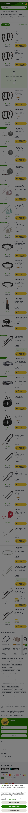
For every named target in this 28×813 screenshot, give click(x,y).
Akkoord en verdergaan (14, 806)
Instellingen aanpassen (14, 802)
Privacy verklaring (12, 799)
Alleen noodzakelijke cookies (14, 810)
